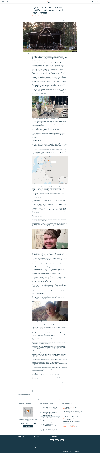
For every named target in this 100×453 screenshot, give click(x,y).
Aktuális (35, 441)
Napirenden (36, 439)
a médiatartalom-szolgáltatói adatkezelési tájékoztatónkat (52, 399)
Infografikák (36, 447)
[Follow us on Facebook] (53, 440)
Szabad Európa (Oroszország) (37, 15)
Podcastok (36, 443)
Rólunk (19, 439)
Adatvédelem (20, 441)
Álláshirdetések (20, 445)
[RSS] (58, 440)
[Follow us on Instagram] (56, 440)
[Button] (65, 20)
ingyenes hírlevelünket (67, 418)
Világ (33, 5)
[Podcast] (61, 440)
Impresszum (20, 449)
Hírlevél (96, 1)
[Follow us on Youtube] (51, 440)
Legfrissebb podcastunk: (25, 403)
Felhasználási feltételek (22, 443)
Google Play (72, 407)
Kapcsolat (19, 447)
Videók (35, 445)
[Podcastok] (92, 2)
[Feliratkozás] (63, 440)
